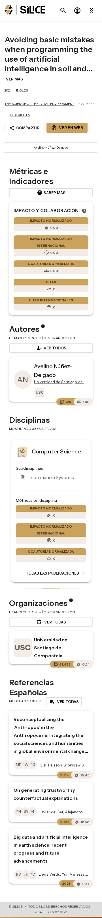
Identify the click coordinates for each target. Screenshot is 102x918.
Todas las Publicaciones (55, 573)
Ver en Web (67, 127)
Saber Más (51, 192)
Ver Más (14, 79)
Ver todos (51, 348)
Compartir (24, 128)
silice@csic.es (57, 912)
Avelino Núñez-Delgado (51, 148)
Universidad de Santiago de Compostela (50, 647)
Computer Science (56, 451)
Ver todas (51, 622)
